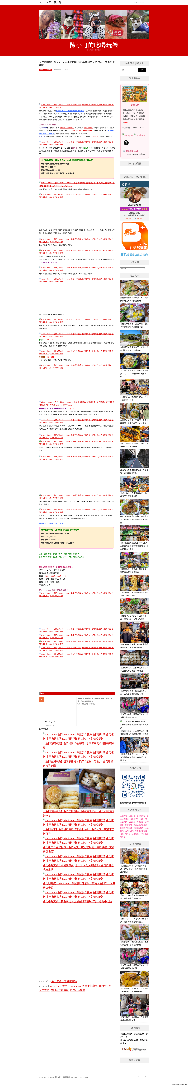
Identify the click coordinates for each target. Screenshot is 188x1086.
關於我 (57, 2)
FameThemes (146, 1076)
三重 (49, 2)
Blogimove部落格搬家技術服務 (178, 1084)
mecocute (57, 69)
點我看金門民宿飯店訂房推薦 (51, 523)
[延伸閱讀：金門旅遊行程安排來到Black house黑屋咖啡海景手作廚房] (77, 106)
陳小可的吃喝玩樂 (94, 45)
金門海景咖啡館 (60, 990)
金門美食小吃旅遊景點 (45, 69)
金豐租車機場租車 (67, 128)
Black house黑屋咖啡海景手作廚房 (70, 111)
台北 (41, 2)
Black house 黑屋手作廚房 (81, 131)
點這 (126, 123)
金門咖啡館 (105, 986)
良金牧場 (95, 137)
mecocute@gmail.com (55, 576)
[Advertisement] (77, 88)
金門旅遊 (44, 990)
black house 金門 (58, 986)
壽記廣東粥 (88, 128)
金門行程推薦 (77, 990)
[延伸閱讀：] (77, 143)
